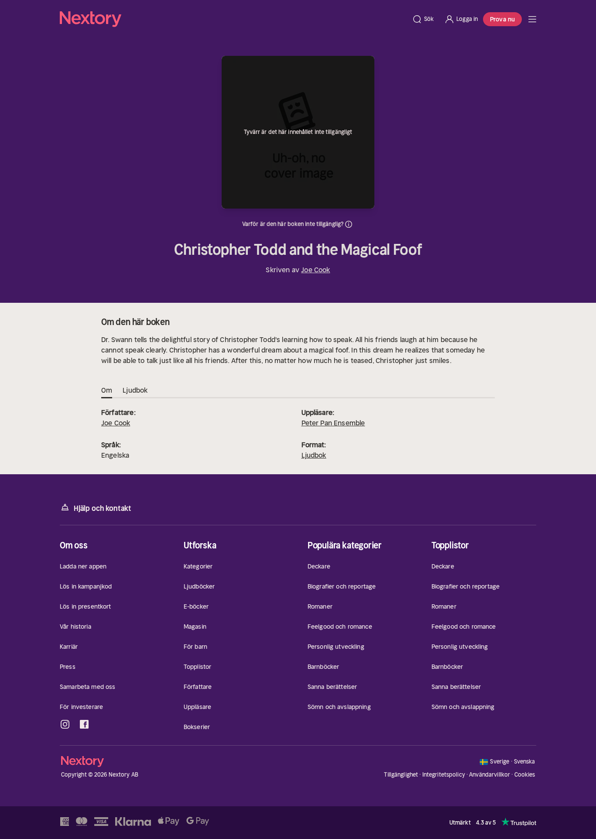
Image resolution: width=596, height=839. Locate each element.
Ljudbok (313, 455)
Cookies (524, 774)
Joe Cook (315, 269)
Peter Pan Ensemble (333, 422)
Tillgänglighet (401, 774)
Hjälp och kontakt (102, 508)
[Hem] (233, 19)
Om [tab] (106, 390)
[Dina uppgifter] (348, 224)
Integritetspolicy (443, 774)
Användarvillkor (489, 774)
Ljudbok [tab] (135, 390)
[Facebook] (84, 724)
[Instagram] (65, 724)
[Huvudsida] (532, 19)
